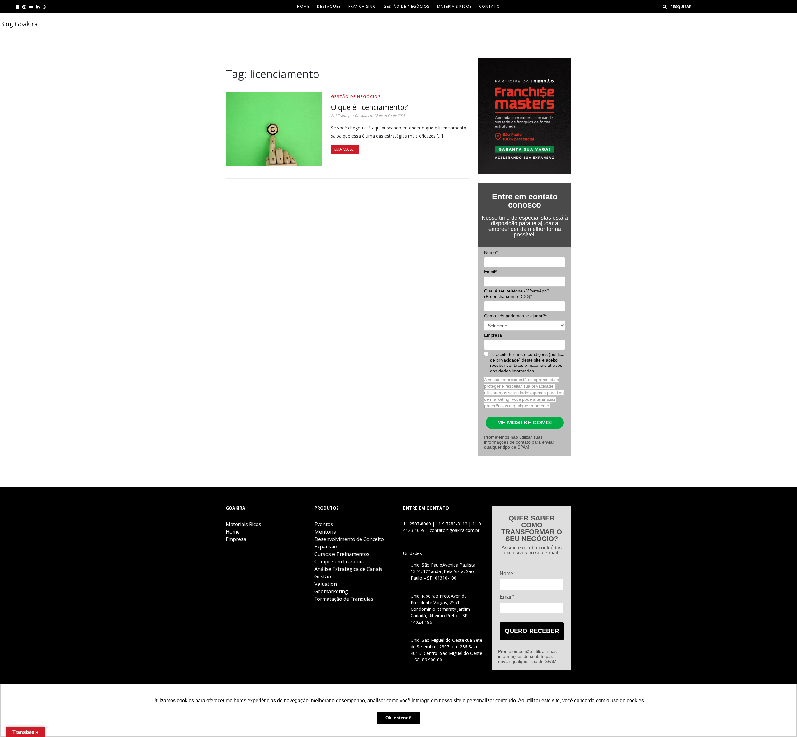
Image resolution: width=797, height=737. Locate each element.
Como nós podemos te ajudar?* (515, 315)
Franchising (362, 6)
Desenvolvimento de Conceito (349, 539)
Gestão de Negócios (407, 6)
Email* (490, 271)
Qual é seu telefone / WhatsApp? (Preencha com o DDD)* (516, 293)
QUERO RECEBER (532, 630)
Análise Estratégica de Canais (348, 569)
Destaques (329, 6)
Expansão (325, 546)
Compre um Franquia (339, 561)
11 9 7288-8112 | (454, 524)
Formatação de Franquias (343, 598)
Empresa (493, 335)
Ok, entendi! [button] (398, 717)
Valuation (325, 584)
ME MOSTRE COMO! (524, 422)
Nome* (491, 252)
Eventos (323, 524)
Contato (489, 6)
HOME (303, 6)
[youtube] (31, 7)
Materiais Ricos (454, 6)
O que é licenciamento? (369, 107)
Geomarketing (331, 591)
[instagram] (24, 7)
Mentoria (325, 531)
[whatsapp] (44, 7)
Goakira (361, 115)
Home (233, 531)
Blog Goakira (19, 24)
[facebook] (17, 7)
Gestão (322, 576)
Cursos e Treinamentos (342, 554)
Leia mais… (345, 149)
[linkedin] (38, 7)
